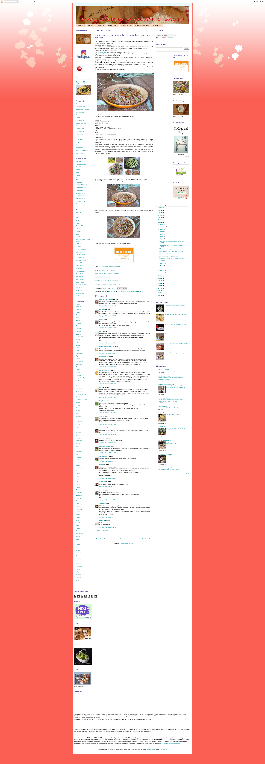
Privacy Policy (157, 25)
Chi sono (90, 25)
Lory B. (101, 401)
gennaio (162, 273)
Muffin (78, 137)
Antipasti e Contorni (81, 164)
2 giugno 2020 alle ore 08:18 (107, 366)
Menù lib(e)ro (80, 265)
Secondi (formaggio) (82, 196)
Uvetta (78, 544)
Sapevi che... (101, 25)
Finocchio (79, 391)
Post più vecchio (146, 539)
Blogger (164, 749)
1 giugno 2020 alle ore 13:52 (107, 327)
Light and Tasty (102, 52)
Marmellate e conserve (82, 263)
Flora (100, 490)
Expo (77, 234)
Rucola (78, 514)
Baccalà (78, 331)
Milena (101, 319)
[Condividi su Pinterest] (126, 288)
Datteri (78, 369)
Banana (78, 334)
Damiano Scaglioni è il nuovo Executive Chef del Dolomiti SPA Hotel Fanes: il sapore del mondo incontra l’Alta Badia (176, 387)
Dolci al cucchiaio (81, 123)
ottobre (162, 229)
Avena (78, 326)
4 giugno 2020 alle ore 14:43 (107, 461)
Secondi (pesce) (80, 198)
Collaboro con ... (113, 25)
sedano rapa (79, 583)
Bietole (78, 339)
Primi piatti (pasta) (81, 187)
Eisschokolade (170, 455)
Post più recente (100, 539)
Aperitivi (78, 167)
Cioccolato (79, 353)
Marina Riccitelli (104, 370)
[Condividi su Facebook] (124, 288)
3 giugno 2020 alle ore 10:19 (107, 424)
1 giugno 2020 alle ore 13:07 (107, 316)
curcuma (78, 577)
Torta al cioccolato (170, 334)
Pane (77, 172)
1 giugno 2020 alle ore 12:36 (107, 306)
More (77, 449)
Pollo (77, 490)
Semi (77, 520)
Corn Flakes (79, 361)
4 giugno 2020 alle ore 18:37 (107, 486)
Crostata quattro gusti (165, 254)
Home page (81, 25)
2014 (159, 288)
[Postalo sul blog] (120, 288)
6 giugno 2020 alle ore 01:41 (107, 527)
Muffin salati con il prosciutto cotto (168, 256)
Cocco (78, 359)
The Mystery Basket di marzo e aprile (175, 305)
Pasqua (78, 175)
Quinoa (78, 506)
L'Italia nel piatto (80, 244)
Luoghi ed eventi (81, 257)
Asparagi (78, 323)
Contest (78, 228)
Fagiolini (78, 375)
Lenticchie (79, 421)
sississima (102, 481)
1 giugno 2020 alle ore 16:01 (107, 343)
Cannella (78, 342)
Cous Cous (79, 364)
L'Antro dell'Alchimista (165, 454)
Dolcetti (78, 117)
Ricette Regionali (81, 271)
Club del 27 (79, 226)
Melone (78, 443)
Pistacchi (78, 484)
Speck (78, 525)
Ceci (77, 350)
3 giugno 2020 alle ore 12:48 (107, 434)
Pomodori (79, 492)
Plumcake (79, 139)
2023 (159, 215)
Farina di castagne (81, 378)
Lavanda (78, 419)
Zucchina (78, 558)
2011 (159, 295)
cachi (77, 564)
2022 (159, 217)
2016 (159, 283)
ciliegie (78, 572)
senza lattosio (80, 293)
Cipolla (78, 356)
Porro (77, 501)
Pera (77, 471)
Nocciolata (79, 268)
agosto (162, 234)
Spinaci (78, 528)
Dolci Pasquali (80, 120)
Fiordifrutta (79, 237)
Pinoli (77, 479)
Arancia (78, 320)
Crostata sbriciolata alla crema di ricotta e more (170, 407)
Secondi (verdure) (81, 201)
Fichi (77, 386)
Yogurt (78, 550)
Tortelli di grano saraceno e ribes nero (175, 324)
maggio (162, 263)
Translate (170, 38)
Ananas (78, 312)
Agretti (78, 304)
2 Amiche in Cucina (164, 376)
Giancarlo (102, 520)
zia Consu (102, 503)
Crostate (78, 115)
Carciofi (78, 345)
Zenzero (140, 291)
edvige (101, 428)
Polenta (78, 487)
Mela (77, 435)
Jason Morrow (151, 749)
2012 (159, 293)
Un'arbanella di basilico (106, 299)
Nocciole (78, 457)
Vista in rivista (80, 282)
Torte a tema (79, 147)
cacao (78, 561)
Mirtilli (77, 446)
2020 (159, 222)
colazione (79, 287)
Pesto (77, 476)
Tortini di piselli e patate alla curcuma (109, 284)
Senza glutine (80, 276)
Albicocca (79, 307)
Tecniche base (80, 279)
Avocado (78, 328)
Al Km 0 (78, 220)
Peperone (79, 468)
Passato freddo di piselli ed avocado (109, 273)
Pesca (78, 473)
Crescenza (79, 367)
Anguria (78, 315)
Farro (102, 291)
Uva (77, 542)
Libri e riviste (79, 252)
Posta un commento (102, 531)
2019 (159, 276)
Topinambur (79, 534)
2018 (159, 278)
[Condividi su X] (122, 288)
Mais (77, 427)
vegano (78, 296)
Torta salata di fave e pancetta (107, 270)
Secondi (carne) (80, 193)
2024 (159, 212)
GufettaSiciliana (104, 446)
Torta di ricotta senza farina (173, 414)
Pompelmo (79, 495)
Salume (78, 517)
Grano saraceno (80, 408)
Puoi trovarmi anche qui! (142, 25)
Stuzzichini (79, 204)
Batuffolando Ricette (164, 440)
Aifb (77, 218)
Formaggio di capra (81, 399)
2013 (159, 290)
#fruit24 (78, 215)
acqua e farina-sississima (166, 384)
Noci (118, 291)
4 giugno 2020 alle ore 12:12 (107, 452)
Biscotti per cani (80, 106)
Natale (78, 169)
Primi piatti (127, 291)
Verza (77, 547)
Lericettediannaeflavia (106, 346)
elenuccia (102, 309)
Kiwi (77, 413)
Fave (106, 291)
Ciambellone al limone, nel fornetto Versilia (168, 469)
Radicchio (79, 509)
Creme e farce (80, 112)
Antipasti (78, 161)
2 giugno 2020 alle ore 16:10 (107, 397)
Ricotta (78, 512)
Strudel (78, 142)
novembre (163, 227)
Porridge (78, 498)
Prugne (78, 503)
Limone (78, 424)
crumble (78, 574)
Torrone (78, 536)
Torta (77, 145)
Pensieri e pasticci (163, 369)
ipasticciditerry (103, 356)
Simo (100, 416)
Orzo (77, 462)
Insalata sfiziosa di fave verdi (107, 277)
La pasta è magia (81, 249)
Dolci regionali (80, 131)
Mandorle (78, 432)
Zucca (78, 555)
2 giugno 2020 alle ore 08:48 (107, 383)
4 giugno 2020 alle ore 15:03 (107, 478)
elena (101, 387)
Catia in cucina (162, 406)
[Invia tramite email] (118, 288)
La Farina (78, 246)
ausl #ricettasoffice (81, 285)
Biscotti (78, 104)
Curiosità (78, 231)
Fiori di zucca (80, 397)
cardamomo (79, 566)
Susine (78, 531)
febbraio (162, 270)
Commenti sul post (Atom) (126, 543)
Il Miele (78, 410)
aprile (161, 265)
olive (77, 580)
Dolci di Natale (80, 128)
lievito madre (79, 290)
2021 (159, 220)
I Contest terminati (126, 25)
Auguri (78, 223)
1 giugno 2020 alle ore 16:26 (107, 353)
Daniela (105, 288)
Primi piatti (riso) (80, 190)
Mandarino (79, 430)
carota (78, 569)
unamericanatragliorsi (165, 468)
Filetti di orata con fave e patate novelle (109, 266)
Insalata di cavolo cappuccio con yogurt (176, 353)
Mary (100, 331)
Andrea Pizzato (103, 456)
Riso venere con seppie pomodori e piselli (171, 249)
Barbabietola (79, 337)
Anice (77, 317)
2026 (159, 208)
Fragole (78, 402)
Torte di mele (79, 153)
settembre (163, 231)
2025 (159, 210)
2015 (159, 285)
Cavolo (78, 348)
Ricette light (134, 291)
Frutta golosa (79, 134)
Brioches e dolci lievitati (82, 109)
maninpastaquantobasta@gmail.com (169, 743)
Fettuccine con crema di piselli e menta (109, 280)
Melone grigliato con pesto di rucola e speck (171, 251)
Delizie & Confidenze (164, 398)
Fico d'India (79, 389)
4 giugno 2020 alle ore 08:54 (107, 442)
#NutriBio (78, 212)
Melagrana (79, 438)
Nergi (77, 454)
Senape (78, 523)
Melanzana (79, 440)
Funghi (78, 405)
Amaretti (78, 309)
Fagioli (78, 372)
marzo (161, 268)
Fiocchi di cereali (81, 394)
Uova (77, 539)
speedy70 (102, 438)
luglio (161, 236)
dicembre (162, 224)
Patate (78, 465)
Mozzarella (79, 451)
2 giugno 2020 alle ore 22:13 (107, 412)
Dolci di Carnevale (81, 126)
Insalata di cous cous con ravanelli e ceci (176, 343)
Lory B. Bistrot (162, 413)
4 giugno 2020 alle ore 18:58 (107, 500)
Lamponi (78, 416)
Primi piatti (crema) (81, 185)
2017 (159, 281)
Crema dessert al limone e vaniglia (167, 371)
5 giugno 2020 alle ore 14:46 (107, 517)
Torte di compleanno (82, 150)
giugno (162, 239)
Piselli (122, 291)
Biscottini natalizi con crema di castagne (176, 314)
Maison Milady (162, 426)
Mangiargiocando (81, 260)
